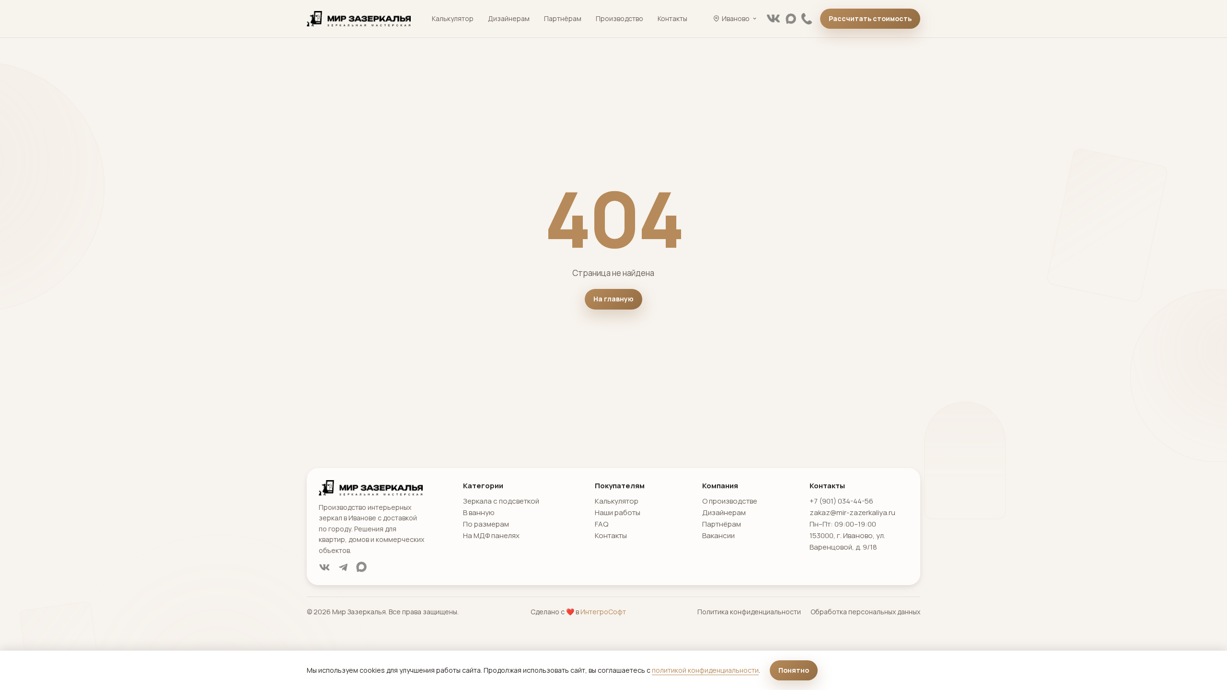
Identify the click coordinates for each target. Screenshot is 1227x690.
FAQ (601, 524)
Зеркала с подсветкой (501, 501)
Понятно (793, 670)
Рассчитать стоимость (870, 18)
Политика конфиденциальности (749, 611)
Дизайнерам (509, 18)
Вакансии (718, 535)
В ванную (479, 512)
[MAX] (791, 18)
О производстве (729, 501)
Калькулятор (453, 18)
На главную (613, 298)
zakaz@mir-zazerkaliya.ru (852, 512)
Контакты (672, 18)
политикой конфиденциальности (705, 670)
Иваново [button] (736, 18)
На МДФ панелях (491, 535)
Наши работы (617, 512)
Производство (619, 18)
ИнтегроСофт (603, 611)
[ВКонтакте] (773, 18)
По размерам (486, 524)
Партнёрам (562, 18)
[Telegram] (343, 567)
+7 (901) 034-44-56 (841, 501)
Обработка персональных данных (865, 611)
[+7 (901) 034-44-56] (806, 18)
